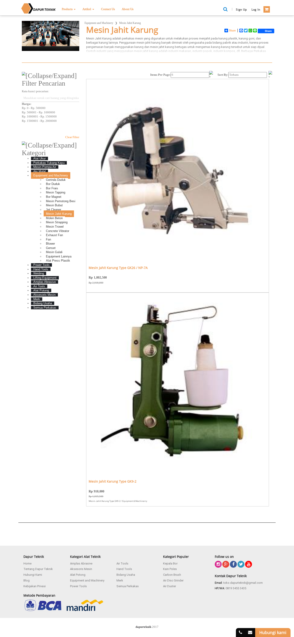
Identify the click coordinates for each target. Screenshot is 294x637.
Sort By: (223, 74)
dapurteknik (143, 627)
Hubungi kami (272, 632)
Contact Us (108, 9)
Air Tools (122, 563)
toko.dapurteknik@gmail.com (243, 582)
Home (27, 563)
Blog (26, 580)
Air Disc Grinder (173, 580)
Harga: (26, 104)
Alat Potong (77, 574)
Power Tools (78, 586)
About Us (127, 9)
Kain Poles (170, 569)
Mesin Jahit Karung (130, 23)
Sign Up (241, 9)
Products (67, 9)
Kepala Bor (170, 563)
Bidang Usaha (125, 574)
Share (232, 30)
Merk (119, 580)
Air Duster (169, 586)
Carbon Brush (172, 574)
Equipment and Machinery (99, 23)
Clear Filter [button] (72, 137)
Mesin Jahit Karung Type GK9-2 (112, 481)
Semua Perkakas (127, 586)
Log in (256, 9)
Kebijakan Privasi (34, 586)
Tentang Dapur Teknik (38, 569)
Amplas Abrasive (81, 563)
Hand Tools (124, 569)
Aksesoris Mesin (81, 569)
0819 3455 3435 (236, 588)
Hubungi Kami (32, 574)
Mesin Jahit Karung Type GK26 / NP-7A (118, 268)
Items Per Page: (160, 74)
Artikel (87, 9)
